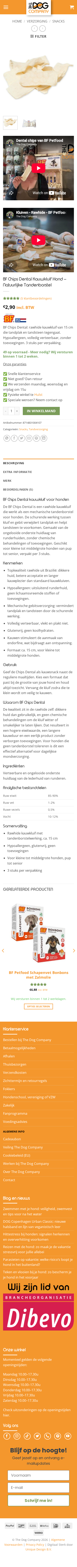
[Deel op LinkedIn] (43, 438)
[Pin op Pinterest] (36, 438)
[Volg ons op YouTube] (67, 1436)
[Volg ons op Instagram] (17, 1436)
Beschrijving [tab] (13, 463)
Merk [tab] (7, 481)
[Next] (67, 78)
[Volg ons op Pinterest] (57, 1436)
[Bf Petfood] (18, 318)
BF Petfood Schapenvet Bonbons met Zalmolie (38, 975)
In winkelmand (41, 411)
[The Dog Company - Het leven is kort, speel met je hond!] (38, 7)
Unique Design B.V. (38, 1549)
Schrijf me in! (38, 1500)
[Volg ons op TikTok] (27, 1436)
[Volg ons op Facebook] (6, 1436)
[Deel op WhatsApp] (6, 438)
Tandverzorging (38, 429)
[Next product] (34, 28)
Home (17, 21)
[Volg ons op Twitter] (37, 1436)
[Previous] (9, 78)
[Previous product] (42, 28)
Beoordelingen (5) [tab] (18, 489)
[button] (6, 7)
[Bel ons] (47, 1436)
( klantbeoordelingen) (36, 298)
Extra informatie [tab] (17, 472)
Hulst (38, 394)
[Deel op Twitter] (21, 438)
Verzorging (37, 21)
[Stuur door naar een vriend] (29, 438)
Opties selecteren (38, 1006)
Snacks (58, 21)
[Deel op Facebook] (14, 438)
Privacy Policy (35, 1545)
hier (6, 1415)
